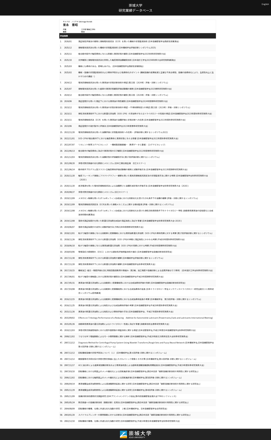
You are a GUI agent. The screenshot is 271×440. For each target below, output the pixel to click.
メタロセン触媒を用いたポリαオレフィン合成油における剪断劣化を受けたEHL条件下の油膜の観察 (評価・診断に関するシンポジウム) (138, 198)
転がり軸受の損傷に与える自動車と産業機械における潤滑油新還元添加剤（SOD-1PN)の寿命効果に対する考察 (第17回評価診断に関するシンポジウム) (145, 233)
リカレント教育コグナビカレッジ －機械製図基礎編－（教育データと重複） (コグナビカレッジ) (121, 144)
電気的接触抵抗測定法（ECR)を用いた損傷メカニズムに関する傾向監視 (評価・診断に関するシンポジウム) (126, 204)
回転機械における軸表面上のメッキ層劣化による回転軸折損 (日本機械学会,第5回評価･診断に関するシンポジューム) (130, 377)
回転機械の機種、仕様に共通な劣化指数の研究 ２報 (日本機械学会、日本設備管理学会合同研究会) (122, 408)
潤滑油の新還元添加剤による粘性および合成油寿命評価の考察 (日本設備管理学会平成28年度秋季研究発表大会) (127, 305)
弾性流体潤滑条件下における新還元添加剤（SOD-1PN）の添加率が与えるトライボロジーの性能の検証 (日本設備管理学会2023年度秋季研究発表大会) (145, 113)
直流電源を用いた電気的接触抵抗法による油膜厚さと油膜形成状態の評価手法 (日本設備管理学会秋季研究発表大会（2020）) (133, 185)
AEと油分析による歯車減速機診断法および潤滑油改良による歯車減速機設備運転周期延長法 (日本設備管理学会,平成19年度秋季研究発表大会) (141, 365)
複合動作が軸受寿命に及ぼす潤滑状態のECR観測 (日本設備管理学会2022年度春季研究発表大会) (121, 150)
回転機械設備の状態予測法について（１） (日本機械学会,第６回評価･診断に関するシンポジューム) (122, 352)
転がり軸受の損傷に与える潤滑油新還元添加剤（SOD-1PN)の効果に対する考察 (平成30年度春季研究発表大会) (127, 245)
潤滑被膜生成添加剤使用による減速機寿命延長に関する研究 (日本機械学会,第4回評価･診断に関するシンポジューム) (130, 390)
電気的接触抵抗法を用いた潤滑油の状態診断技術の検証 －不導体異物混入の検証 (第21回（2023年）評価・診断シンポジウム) (134, 107)
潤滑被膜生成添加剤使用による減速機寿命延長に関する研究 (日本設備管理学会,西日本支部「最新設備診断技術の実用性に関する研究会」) (139, 383)
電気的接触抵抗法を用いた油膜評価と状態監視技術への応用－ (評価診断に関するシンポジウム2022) (123, 132)
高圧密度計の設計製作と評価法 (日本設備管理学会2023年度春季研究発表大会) (113, 126)
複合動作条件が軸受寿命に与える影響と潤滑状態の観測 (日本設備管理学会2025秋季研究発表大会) (122, 53)
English (265, 4)
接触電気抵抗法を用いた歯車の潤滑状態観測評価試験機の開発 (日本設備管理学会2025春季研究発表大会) (125, 88)
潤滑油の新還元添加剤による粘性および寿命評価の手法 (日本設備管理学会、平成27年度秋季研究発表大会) (125, 311)
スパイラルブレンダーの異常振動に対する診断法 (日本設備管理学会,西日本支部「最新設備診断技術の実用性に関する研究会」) (134, 414)
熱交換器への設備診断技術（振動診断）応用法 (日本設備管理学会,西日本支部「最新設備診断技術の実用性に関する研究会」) (133, 402)
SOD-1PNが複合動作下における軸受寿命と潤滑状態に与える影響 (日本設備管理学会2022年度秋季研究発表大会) (128, 138)
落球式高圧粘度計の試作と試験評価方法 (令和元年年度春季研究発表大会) (110, 227)
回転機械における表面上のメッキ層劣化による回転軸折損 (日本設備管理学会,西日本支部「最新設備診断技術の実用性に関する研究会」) (138, 371)
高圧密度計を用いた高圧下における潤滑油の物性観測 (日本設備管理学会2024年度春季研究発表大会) (123, 101)
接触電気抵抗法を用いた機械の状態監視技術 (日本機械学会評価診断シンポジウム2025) (117, 47)
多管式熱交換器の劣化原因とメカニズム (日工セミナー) (103, 192)
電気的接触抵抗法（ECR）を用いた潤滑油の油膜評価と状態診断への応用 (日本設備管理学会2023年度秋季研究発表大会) (131, 119)
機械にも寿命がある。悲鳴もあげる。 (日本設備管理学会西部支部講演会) (110, 66)
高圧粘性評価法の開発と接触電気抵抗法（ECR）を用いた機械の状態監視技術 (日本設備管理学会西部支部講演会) (128, 41)
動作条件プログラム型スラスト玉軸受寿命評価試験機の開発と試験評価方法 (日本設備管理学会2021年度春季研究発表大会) (132, 169)
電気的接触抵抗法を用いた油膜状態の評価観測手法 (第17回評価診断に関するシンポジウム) (118, 157)
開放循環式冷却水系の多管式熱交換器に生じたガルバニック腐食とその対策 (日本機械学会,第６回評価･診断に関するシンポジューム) (137, 359)
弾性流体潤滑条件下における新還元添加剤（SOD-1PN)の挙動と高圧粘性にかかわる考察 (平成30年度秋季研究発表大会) (131, 239)
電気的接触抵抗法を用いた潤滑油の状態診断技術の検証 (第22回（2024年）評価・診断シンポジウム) (123, 82)
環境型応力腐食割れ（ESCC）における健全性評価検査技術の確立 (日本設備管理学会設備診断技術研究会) (125, 251)
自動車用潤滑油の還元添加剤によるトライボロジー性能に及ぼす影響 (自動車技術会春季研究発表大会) (123, 324)
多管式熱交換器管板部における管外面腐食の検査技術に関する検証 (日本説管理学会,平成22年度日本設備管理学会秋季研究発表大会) (137, 330)
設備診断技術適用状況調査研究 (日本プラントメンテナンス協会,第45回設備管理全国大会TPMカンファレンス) (127, 396)
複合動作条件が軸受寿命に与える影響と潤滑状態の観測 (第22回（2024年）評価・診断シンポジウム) (123, 95)
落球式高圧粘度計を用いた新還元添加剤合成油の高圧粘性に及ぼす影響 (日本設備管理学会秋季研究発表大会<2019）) (130, 220)
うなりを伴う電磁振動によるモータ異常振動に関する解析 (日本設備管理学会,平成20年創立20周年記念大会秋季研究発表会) (133, 336)
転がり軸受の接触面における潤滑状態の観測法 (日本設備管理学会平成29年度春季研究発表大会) (120, 276)
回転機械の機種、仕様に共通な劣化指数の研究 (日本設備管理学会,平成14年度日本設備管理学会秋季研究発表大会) (129, 421)
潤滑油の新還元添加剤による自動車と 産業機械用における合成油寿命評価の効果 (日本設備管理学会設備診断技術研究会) (131, 282)
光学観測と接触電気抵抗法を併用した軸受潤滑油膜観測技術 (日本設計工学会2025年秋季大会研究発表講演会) (127, 60)
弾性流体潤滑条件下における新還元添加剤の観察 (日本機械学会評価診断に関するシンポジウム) (120, 258)
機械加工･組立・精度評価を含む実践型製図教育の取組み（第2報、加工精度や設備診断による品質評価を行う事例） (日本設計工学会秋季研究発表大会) (145, 270)
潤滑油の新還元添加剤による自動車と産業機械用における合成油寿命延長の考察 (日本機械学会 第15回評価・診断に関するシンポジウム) (139, 299)
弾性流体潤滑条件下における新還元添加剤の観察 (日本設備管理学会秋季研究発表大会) (116, 264)
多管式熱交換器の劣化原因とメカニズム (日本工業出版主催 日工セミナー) (111, 163)
